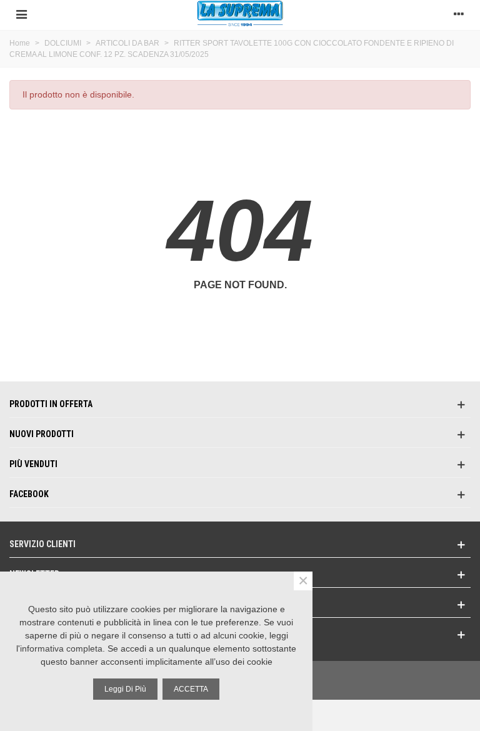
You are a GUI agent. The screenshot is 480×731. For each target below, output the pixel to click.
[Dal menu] (21, 13)
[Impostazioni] (459, 13)
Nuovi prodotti (41, 434)
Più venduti (33, 464)
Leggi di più (125, 689)
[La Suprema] (240, 13)
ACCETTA (191, 689)
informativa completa (61, 648)
